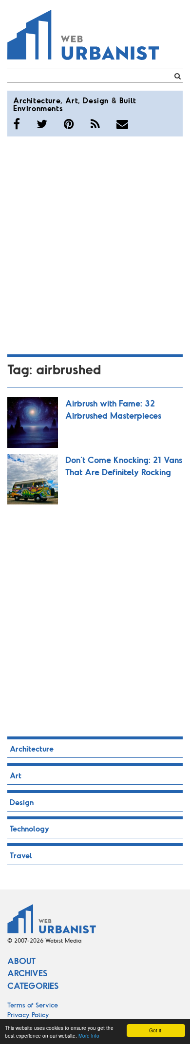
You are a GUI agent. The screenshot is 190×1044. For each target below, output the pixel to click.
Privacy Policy (28, 1014)
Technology (29, 828)
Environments (38, 108)
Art (71, 100)
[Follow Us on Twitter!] (42, 124)
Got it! (156, 1030)
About (21, 960)
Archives (27, 972)
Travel (21, 855)
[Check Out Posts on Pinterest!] (69, 124)
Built (127, 100)
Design (96, 100)
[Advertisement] (95, 244)
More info (88, 1035)
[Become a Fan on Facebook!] (16, 124)
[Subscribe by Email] (122, 124)
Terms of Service (32, 1005)
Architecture (36, 100)
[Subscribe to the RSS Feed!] (95, 124)
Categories (32, 985)
